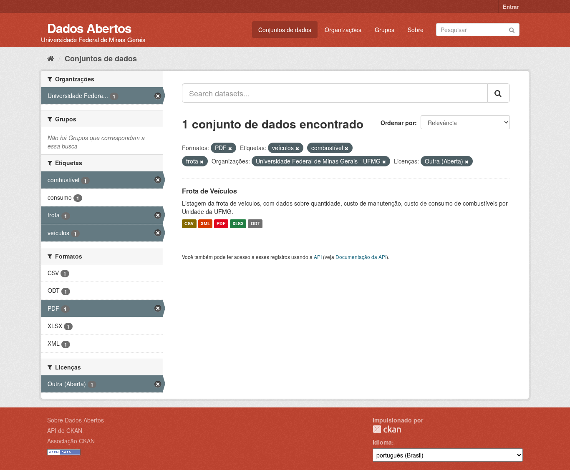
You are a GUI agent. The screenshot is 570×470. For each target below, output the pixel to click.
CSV (189, 224)
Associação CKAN (71, 441)
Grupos (384, 29)
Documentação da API (360, 256)
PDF (221, 224)
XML (205, 224)
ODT (255, 224)
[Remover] (230, 148)
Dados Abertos (89, 28)
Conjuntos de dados (284, 29)
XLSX (238, 224)
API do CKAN (64, 430)
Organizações (343, 29)
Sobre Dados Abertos (75, 420)
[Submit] (511, 29)
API (318, 256)
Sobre (416, 29)
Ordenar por (398, 122)
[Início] (50, 58)
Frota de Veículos (209, 191)
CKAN (387, 429)
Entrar (511, 6)
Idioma (382, 442)
